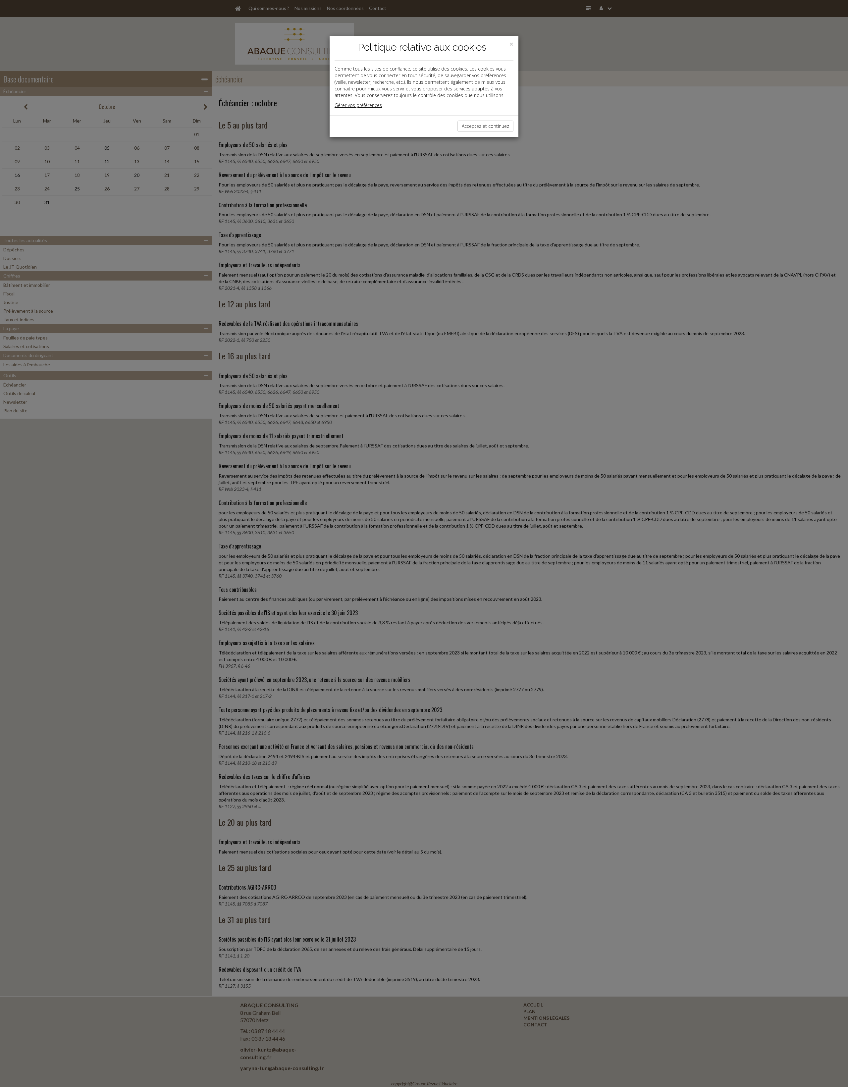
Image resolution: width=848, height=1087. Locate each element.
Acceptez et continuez (485, 126)
